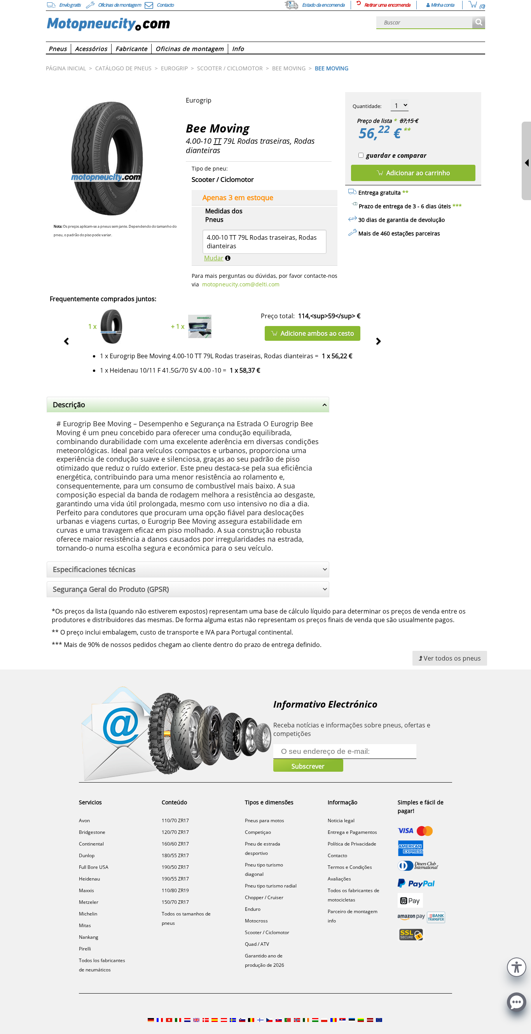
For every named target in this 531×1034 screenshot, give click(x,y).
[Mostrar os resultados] (478, 22)
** (406, 130)
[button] (516, 966)
